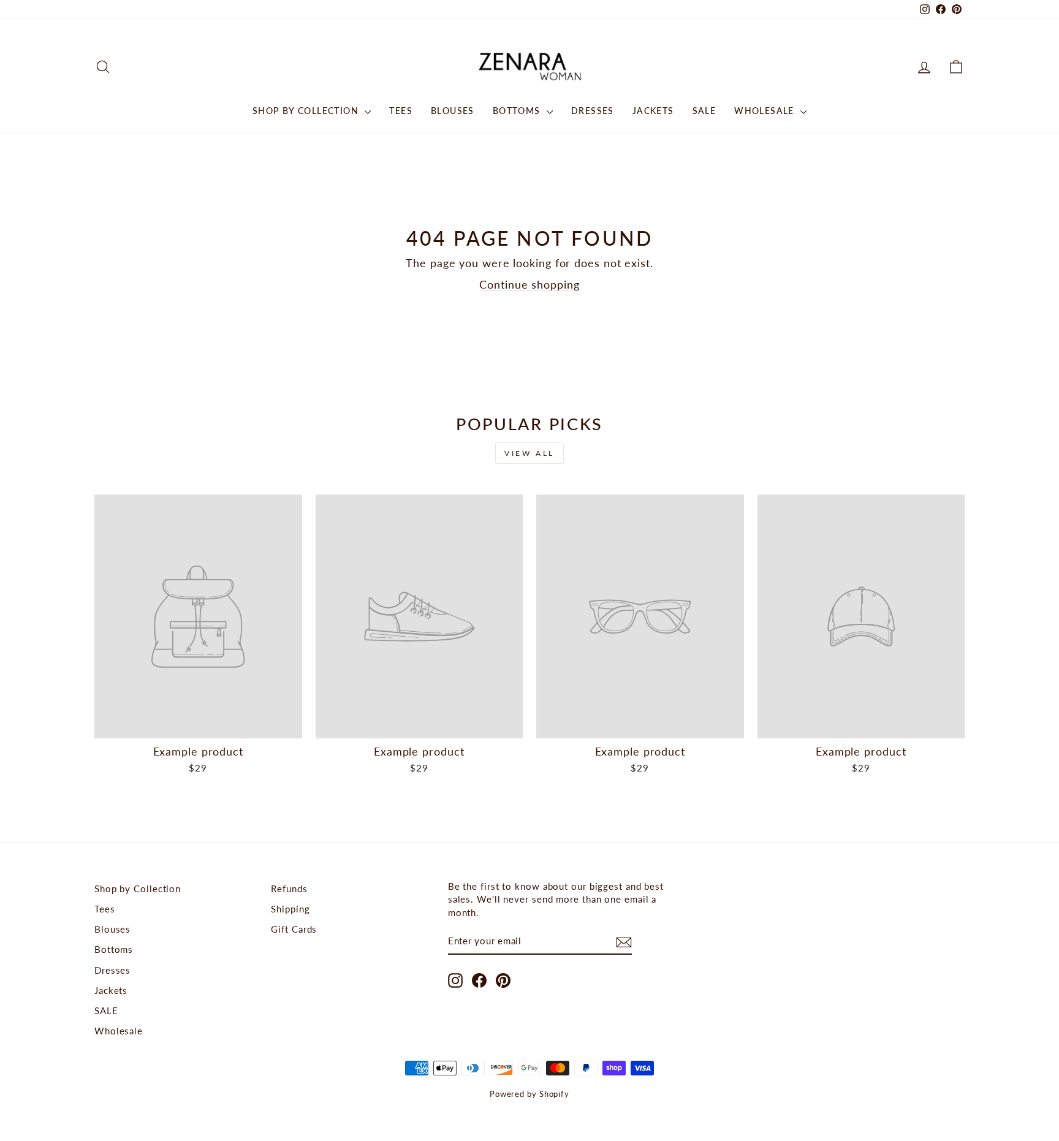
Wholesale (765, 110)
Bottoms (518, 110)
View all (529, 453)
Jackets (653, 110)
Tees (400, 110)
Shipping (290, 908)
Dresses (592, 110)
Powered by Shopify (529, 1094)
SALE (704, 110)
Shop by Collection (307, 110)
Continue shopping (529, 284)
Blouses (452, 110)
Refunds (289, 888)
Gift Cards (294, 928)
